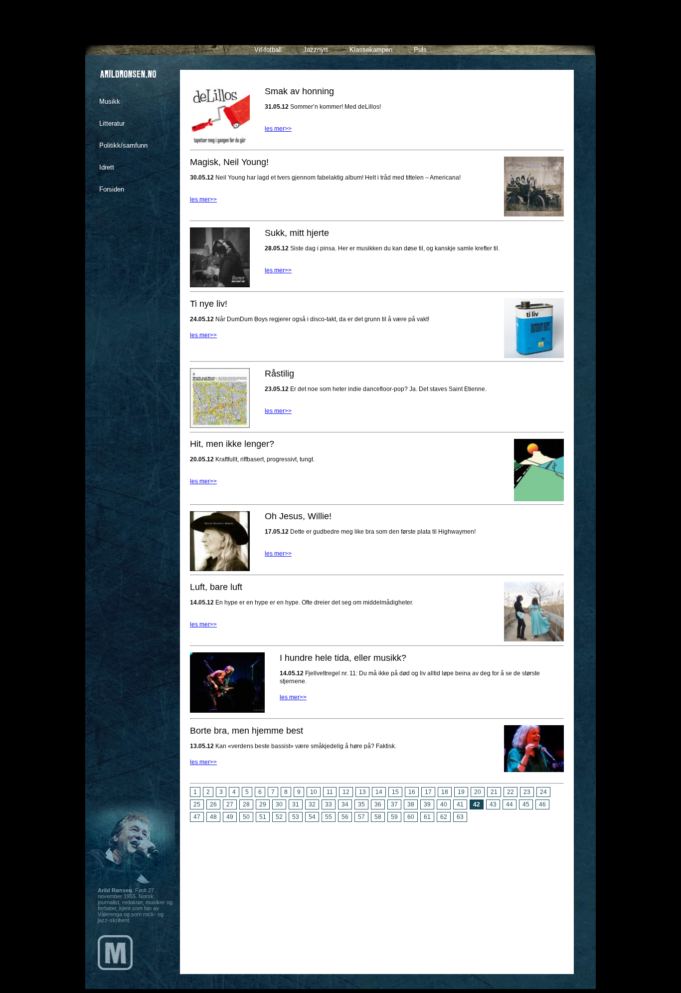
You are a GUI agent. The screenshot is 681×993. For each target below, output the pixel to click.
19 (461, 792)
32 (312, 804)
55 (328, 816)
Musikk (109, 101)
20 (477, 792)
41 (460, 804)
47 (196, 816)
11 (330, 792)
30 (279, 804)
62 (443, 816)
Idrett (106, 167)
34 (344, 804)
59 (394, 816)
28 (246, 804)
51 (262, 816)
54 (312, 816)
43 (493, 804)
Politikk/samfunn (123, 145)
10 (313, 792)
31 (295, 804)
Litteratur (112, 123)
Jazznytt (315, 49)
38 (410, 804)
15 (395, 792)
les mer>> (278, 128)
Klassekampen (370, 49)
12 (345, 792)
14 (378, 792)
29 (262, 804)
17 (428, 792)
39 (427, 804)
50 (246, 816)
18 (444, 792)
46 (542, 804)
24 (543, 792)
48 (213, 816)
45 (525, 804)
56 (344, 816)
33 (328, 804)
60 (410, 816)
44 (509, 804)
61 (427, 816)
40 (443, 804)
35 (361, 804)
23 (526, 792)
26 (213, 804)
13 (362, 792)
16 (411, 792)
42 (476, 804)
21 (494, 792)
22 (510, 792)
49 (229, 816)
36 (377, 804)
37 (394, 804)
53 (295, 816)
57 (361, 816)
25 (196, 804)
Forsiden (111, 189)
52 (279, 816)
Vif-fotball (268, 49)
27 (229, 804)
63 (460, 816)
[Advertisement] (377, 894)
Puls (420, 49)
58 (377, 816)
